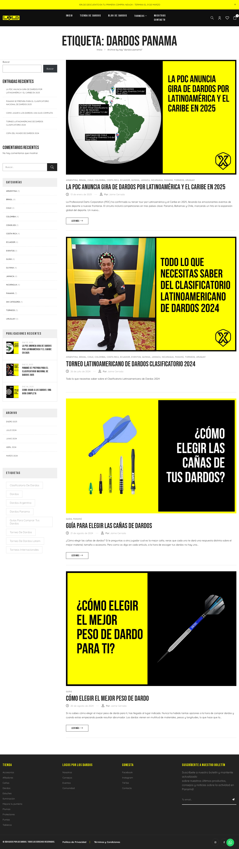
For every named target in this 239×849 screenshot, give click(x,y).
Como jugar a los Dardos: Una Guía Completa (29, 113)
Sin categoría (13, 302)
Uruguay (10, 319)
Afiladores (8, 777)
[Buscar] (52, 167)
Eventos (10, 250)
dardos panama (20, 511)
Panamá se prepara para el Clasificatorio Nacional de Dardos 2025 (35, 371)
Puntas (6, 819)
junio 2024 (11, 438)
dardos (14, 494)
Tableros (7, 824)
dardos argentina (20, 502)
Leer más (75, 220)
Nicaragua (11, 284)
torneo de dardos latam (25, 541)
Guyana (10, 267)
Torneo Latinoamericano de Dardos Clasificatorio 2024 (130, 364)
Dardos (6, 788)
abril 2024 (11, 447)
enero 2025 (11, 421)
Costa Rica (11, 233)
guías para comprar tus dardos (24, 522)
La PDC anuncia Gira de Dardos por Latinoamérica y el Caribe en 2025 (37, 349)
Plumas (6, 809)
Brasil (9, 199)
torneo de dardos (21, 532)
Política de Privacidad (74, 842)
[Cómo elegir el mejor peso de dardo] (151, 573)
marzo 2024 (12, 456)
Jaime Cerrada (117, 194)
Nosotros (67, 772)
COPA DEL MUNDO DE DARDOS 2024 (22, 133)
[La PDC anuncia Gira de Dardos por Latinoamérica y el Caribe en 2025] (151, 61)
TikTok (125, 782)
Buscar (6, 61)
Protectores (9, 814)
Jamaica (10, 276)
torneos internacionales (24, 549)
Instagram (127, 777)
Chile (8, 208)
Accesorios (8, 772)
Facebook (127, 772)
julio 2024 (11, 430)
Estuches (7, 793)
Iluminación (9, 798)
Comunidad (68, 788)
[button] (234, 18)
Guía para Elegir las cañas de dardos (109, 526)
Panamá (10, 293)
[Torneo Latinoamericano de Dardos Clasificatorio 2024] (151, 238)
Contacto (127, 788)
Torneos (10, 310)
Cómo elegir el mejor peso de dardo (107, 698)
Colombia (11, 216)
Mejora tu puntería (12, 803)
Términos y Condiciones (107, 842)
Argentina (11, 191)
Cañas (6, 782)
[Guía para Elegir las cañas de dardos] (151, 400)
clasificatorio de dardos (24, 485)
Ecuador (10, 242)
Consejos (11, 225)
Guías (9, 259)
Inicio (99, 49)
